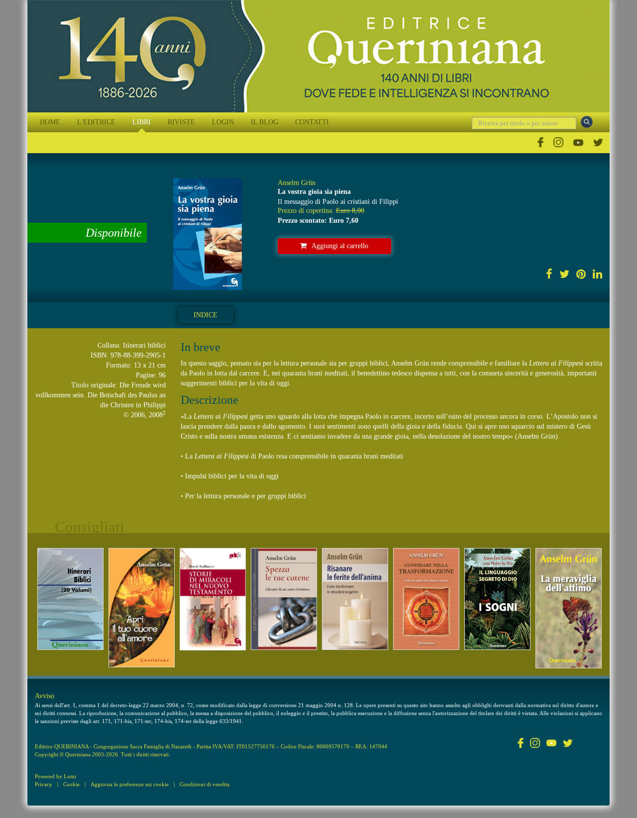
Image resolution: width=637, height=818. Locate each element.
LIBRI (141, 122)
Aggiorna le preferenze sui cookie (130, 784)
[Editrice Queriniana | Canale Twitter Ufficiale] (598, 142)
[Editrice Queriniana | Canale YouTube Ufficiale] (578, 142)
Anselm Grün (297, 182)
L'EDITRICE (96, 122)
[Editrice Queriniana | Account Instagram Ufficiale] (558, 142)
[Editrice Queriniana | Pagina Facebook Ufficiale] (540, 142)
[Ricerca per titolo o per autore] (587, 122)
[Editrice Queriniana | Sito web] (318, 56)
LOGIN (223, 122)
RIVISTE (181, 122)
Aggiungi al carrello (340, 246)
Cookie (71, 784)
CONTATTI (312, 122)
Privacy (43, 784)
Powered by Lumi (55, 776)
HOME (50, 122)
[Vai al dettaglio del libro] (70, 599)
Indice (205, 315)
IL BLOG (264, 122)
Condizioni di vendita (204, 784)
